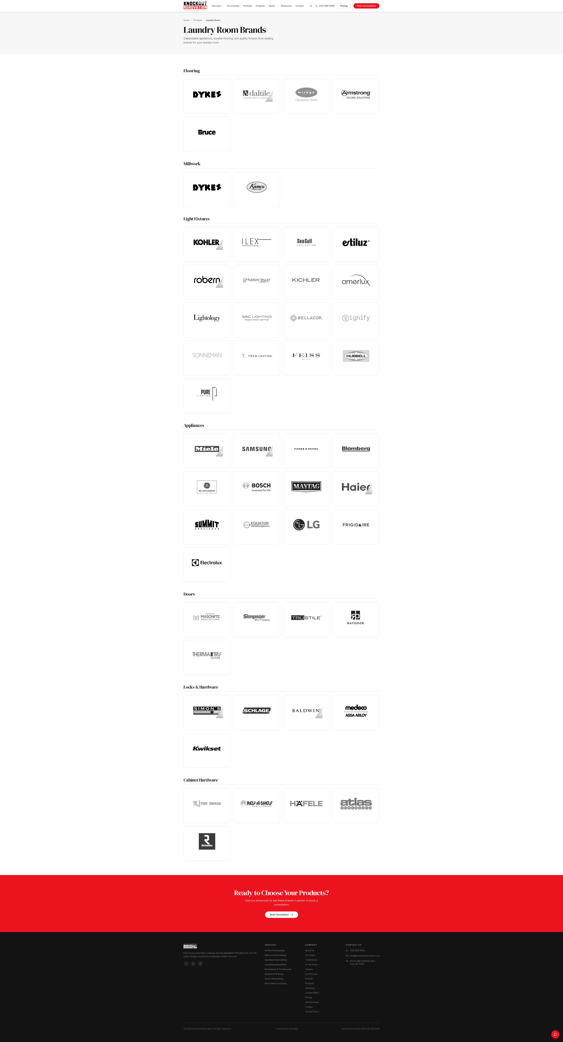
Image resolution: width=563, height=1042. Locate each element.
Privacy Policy (312, 1011)
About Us (309, 950)
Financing (309, 988)
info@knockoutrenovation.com (364, 955)
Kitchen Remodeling (274, 950)
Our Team (310, 955)
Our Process (233, 6)
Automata (293, 1028)
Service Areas (312, 1002)
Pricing (343, 6)
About (272, 6)
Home (186, 20)
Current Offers (312, 992)
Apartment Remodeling (276, 960)
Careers (309, 969)
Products (260, 6)
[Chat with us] (555, 1034)
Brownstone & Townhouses (278, 969)
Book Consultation (366, 6)
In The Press (311, 964)
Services (216, 6)
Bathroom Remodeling (275, 955)
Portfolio (247, 6)
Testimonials (311, 960)
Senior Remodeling (274, 978)
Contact (300, 6)
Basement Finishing (274, 974)
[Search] (311, 6)
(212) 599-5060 (326, 6)
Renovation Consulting (275, 983)
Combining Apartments (275, 964)
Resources (286, 6)
